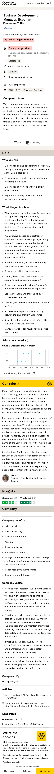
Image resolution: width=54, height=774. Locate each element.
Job (20, 142)
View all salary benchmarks (17, 373)
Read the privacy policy (11, 762)
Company (35, 142)
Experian (24, 19)
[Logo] (9, 3)
